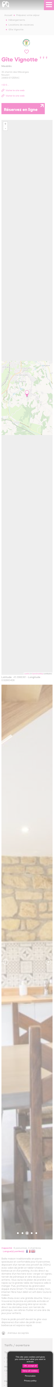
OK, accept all (30, 1366)
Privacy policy (30, 1380)
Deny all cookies (30, 1371)
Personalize (30, 1376)
